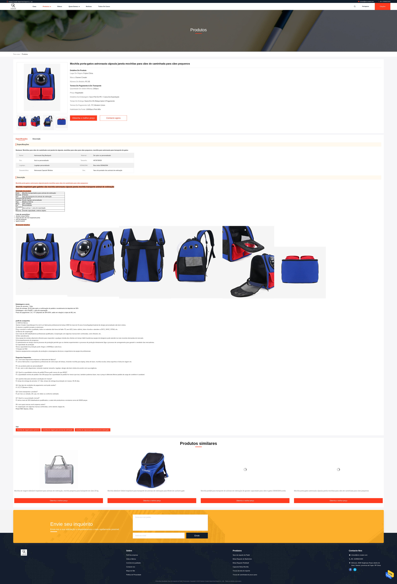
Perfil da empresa (132, 555)
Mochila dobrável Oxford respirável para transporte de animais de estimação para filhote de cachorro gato (146, 491)
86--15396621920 (385, 1)
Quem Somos (73, 6)
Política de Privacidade (133, 575)
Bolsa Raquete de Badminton (242, 559)
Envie (197, 535)
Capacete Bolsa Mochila (241, 567)
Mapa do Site (130, 571)
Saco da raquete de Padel (241, 555)
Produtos (46, 6)
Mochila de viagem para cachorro (28, 430)
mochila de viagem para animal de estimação (57, 430)
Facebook (350, 569)
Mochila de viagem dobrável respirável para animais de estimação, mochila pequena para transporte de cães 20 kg (56, 491)
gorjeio (354, 569)
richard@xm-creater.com (367, 1)
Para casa (16, 54)
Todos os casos (104, 6)
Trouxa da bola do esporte (241, 571)
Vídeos (59, 6)
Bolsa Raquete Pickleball (241, 563)
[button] (17, 474)
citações (382, 6)
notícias (89, 6)
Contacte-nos (130, 567)
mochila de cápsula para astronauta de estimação (92, 430)
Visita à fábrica (131, 559)
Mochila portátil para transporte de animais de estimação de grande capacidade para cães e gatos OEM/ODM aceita (243, 491)
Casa (34, 6)
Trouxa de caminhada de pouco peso (245, 575)
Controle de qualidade (133, 563)
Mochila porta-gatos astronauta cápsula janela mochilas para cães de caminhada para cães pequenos (331, 491)
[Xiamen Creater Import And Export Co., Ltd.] (13, 6)
